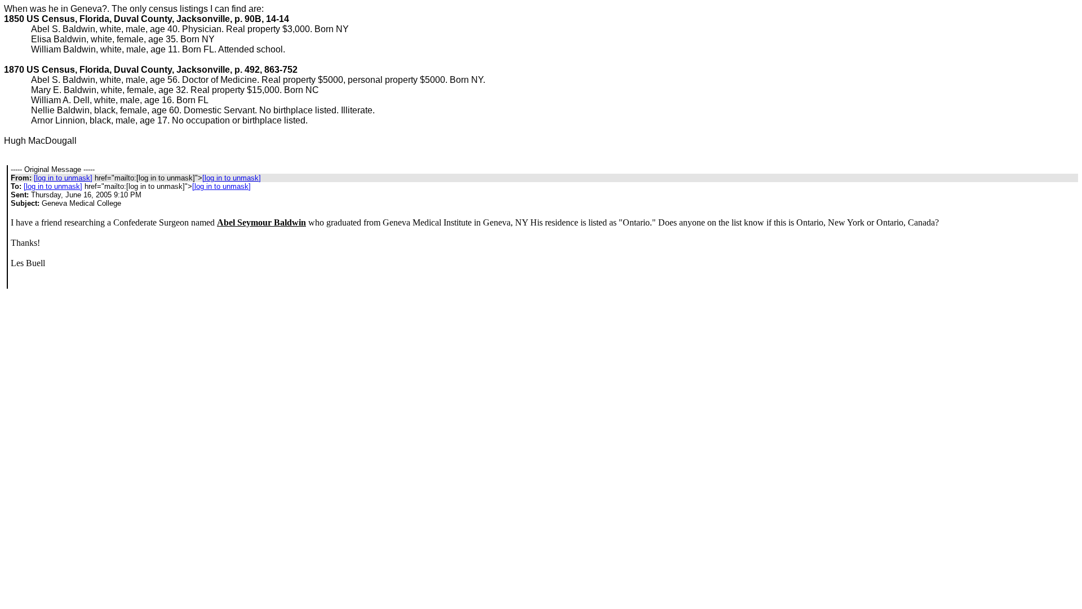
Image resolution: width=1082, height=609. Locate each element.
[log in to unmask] (63, 178)
